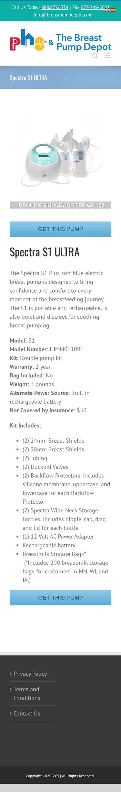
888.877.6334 (54, 7)
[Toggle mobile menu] (108, 55)
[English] (107, 9)
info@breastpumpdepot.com (63, 15)
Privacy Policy (30, 673)
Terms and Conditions (27, 693)
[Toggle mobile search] (95, 55)
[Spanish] (113, 9)
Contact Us (27, 713)
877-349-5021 (95, 7)
